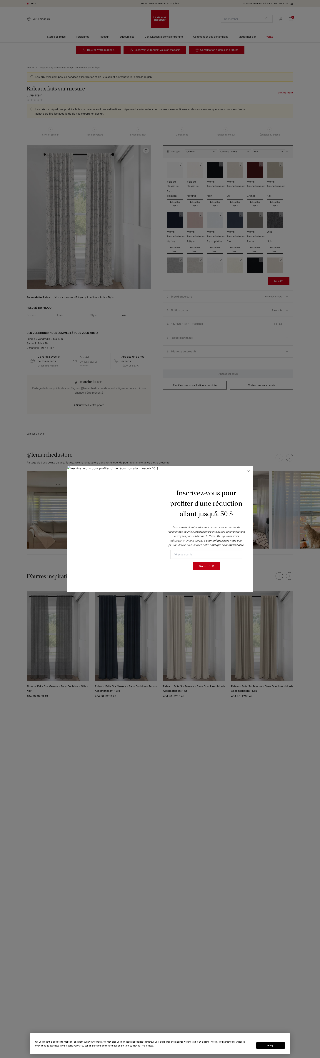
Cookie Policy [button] (72, 1045)
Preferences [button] (147, 1045)
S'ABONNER (206, 565)
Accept (270, 1045)
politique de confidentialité (227, 545)
